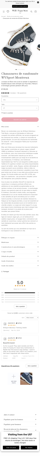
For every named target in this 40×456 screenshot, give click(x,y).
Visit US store (11, 448)
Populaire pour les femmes (13, 419)
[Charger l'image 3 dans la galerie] (18, 69)
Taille (2, 104)
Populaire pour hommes (12, 424)
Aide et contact (9, 415)
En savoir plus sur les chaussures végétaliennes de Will (16, 430)
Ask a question (20, 306)
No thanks (28, 448)
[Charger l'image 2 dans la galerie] (17, 69)
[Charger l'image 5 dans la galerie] (21, 69)
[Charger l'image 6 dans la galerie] (22, 69)
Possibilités (4, 96)
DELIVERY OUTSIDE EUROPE (20, 6)
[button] (4, 12)
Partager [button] (6, 271)
